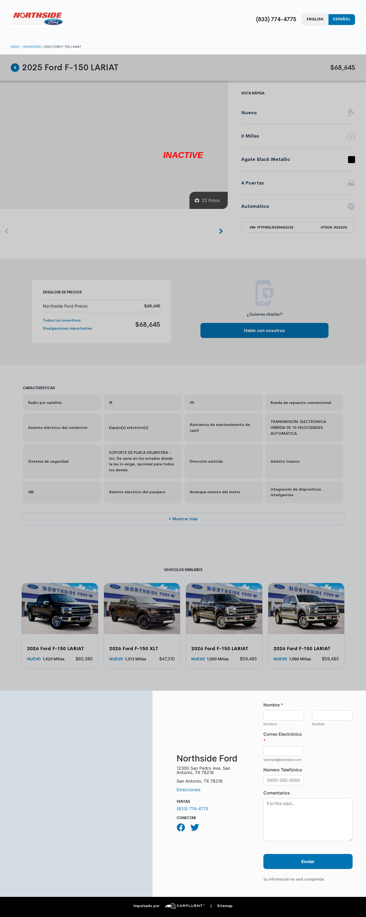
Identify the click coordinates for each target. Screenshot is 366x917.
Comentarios (276, 793)
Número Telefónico (282, 769)
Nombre (273, 705)
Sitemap (221, 906)
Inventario (32, 47)
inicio (15, 47)
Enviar (308, 861)
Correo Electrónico (282, 737)
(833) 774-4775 (276, 19)
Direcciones (188, 789)
